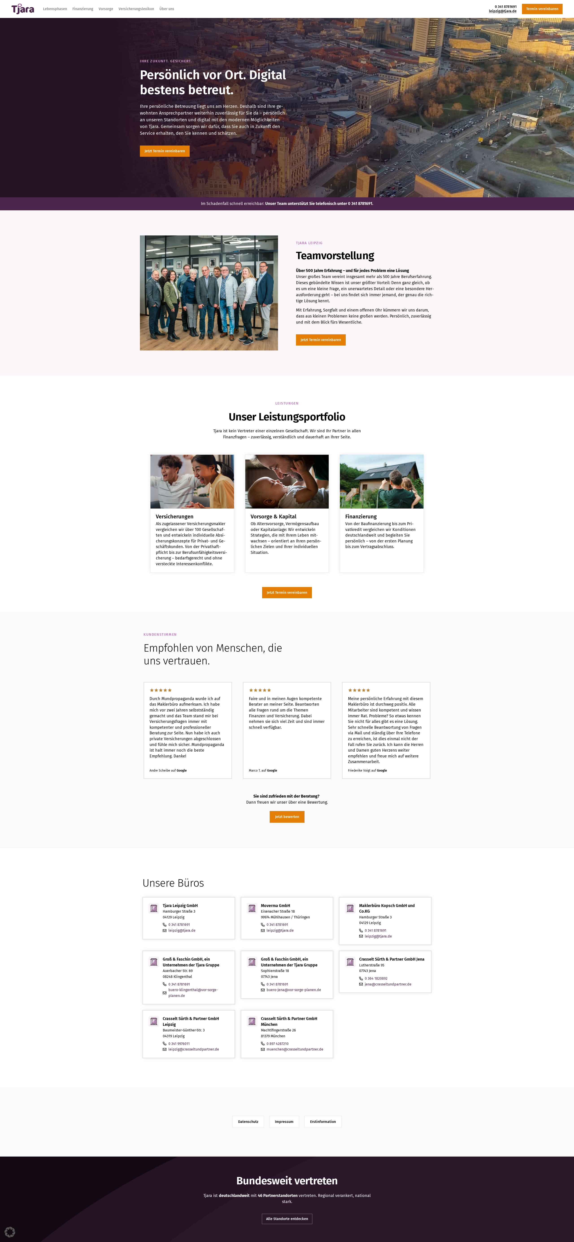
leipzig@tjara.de (503, 11)
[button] (10, 1232)
